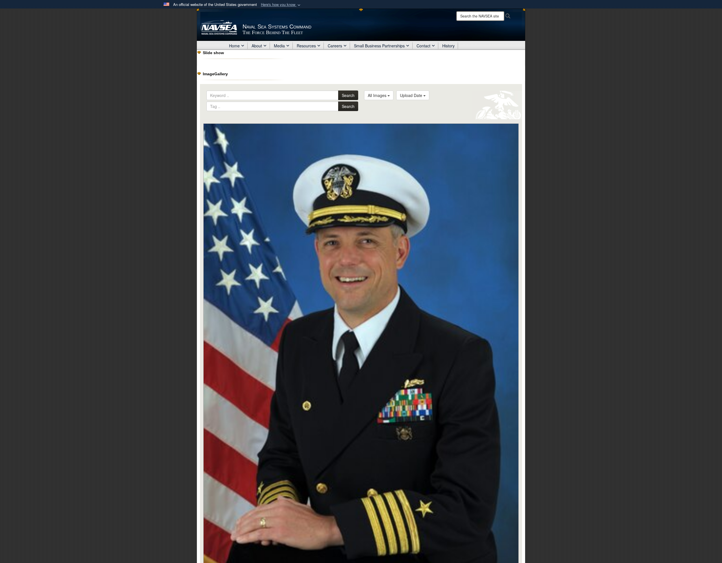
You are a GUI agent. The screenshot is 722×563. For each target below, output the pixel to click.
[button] (281, 5)
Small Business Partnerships (379, 45)
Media (279, 45)
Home (234, 45)
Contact (423, 45)
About (257, 45)
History (448, 45)
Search (348, 95)
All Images (378, 95)
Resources (306, 45)
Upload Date (411, 95)
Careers (335, 45)
